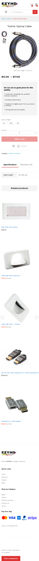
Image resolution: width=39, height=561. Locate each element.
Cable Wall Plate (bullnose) (11, 275)
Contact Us (5, 503)
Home (4, 18)
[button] (4, 123)
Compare (24, 146)
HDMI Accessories (14, 153)
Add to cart (19, 139)
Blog (3, 483)
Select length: (6, 119)
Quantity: (4, 130)
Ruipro (4, 494)
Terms (4, 506)
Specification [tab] (10, 165)
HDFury (4, 497)
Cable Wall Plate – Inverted (11, 324)
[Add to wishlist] (13, 146)
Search (35, 12)
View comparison (11, 558)
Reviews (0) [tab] (26, 165)
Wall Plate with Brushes (10, 227)
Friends (4, 480)
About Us (5, 477)
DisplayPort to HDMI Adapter (11, 421)
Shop (9, 18)
